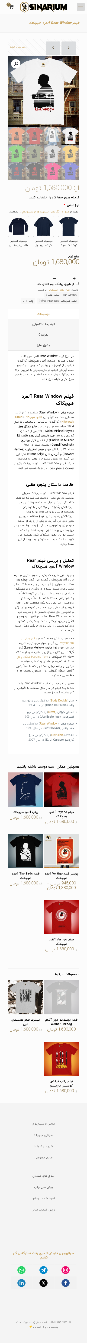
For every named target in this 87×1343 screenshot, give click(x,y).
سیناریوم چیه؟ (43, 1135)
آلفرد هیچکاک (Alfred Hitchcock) (58, 301)
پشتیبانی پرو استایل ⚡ (43, 1327)
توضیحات (43, 314)
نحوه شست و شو (43, 1198)
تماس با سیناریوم (43, 1124)
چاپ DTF (28, 301)
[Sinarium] (43, 7)
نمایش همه (17, 47)
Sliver (51, 712)
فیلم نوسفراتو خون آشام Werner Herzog (61, 1022)
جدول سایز (43, 345)
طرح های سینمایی (59, 290)
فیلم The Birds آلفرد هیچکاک (25, 876)
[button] (15, 63)
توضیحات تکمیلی (43, 324)
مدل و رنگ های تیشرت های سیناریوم (45, 212)
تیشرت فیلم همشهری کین (25, 1022)
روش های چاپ (43, 1187)
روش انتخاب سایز (43, 1210)
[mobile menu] (81, 7)
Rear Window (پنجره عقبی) (61, 295)
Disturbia (57, 735)
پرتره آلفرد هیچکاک (26, 812)
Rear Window (49, 724)
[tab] (43, 314)
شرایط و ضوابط (43, 1146)
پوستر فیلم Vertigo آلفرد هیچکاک (61, 876)
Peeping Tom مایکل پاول (32, 657)
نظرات (43, 335)
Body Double (59, 701)
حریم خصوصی (43, 1158)
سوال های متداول (43, 1176)
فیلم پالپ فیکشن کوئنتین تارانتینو (61, 1083)
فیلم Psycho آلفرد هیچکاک (61, 814)
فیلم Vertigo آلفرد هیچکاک (61, 942)
